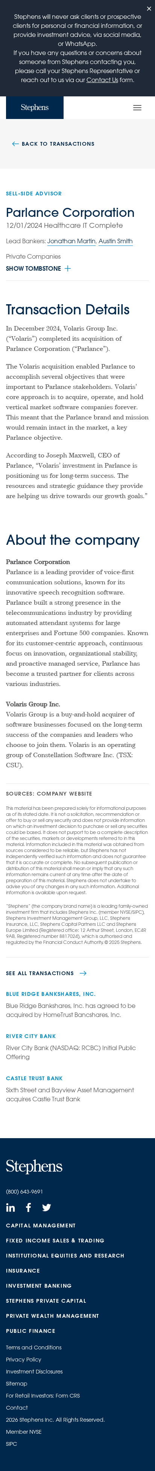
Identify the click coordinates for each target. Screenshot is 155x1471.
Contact (17, 1407)
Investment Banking (39, 1285)
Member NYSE (24, 1431)
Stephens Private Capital (46, 1300)
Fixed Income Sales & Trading (55, 1240)
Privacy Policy (23, 1359)
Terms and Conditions (33, 1347)
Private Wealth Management (52, 1315)
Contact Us (102, 80)
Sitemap (16, 1383)
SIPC (11, 1444)
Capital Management (41, 1225)
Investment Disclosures (34, 1371)
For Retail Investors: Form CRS (43, 1395)
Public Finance (30, 1331)
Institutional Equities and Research (65, 1255)
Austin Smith (116, 241)
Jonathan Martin (71, 241)
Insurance (23, 1270)
